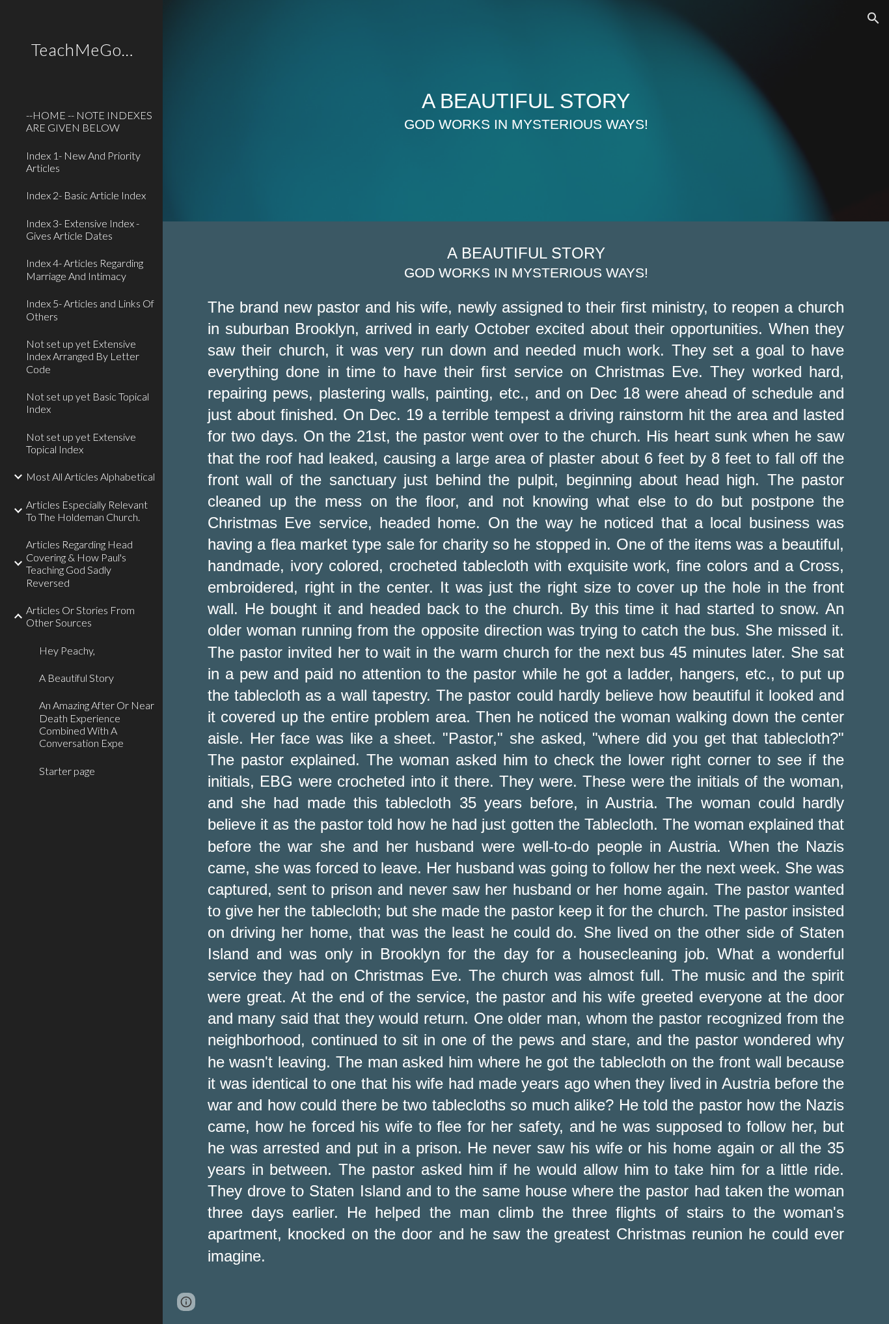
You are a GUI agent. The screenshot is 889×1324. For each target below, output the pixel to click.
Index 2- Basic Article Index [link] (86, 195)
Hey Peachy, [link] (67, 650)
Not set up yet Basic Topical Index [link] (87, 402)
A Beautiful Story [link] (76, 677)
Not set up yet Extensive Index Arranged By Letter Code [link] (82, 356)
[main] (526, 110)
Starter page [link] (67, 771)
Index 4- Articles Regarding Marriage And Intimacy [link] (84, 269)
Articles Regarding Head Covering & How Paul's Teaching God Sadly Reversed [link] (79, 563)
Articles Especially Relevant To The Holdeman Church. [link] (87, 510)
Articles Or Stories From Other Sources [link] (80, 616)
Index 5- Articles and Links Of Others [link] (90, 309)
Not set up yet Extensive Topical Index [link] (81, 442)
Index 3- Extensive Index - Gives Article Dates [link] (82, 229)
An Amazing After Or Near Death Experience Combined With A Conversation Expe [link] (96, 724)
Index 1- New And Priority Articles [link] (83, 161)
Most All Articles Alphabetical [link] (90, 476)
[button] (873, 18)
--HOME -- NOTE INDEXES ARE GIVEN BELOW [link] (89, 121)
